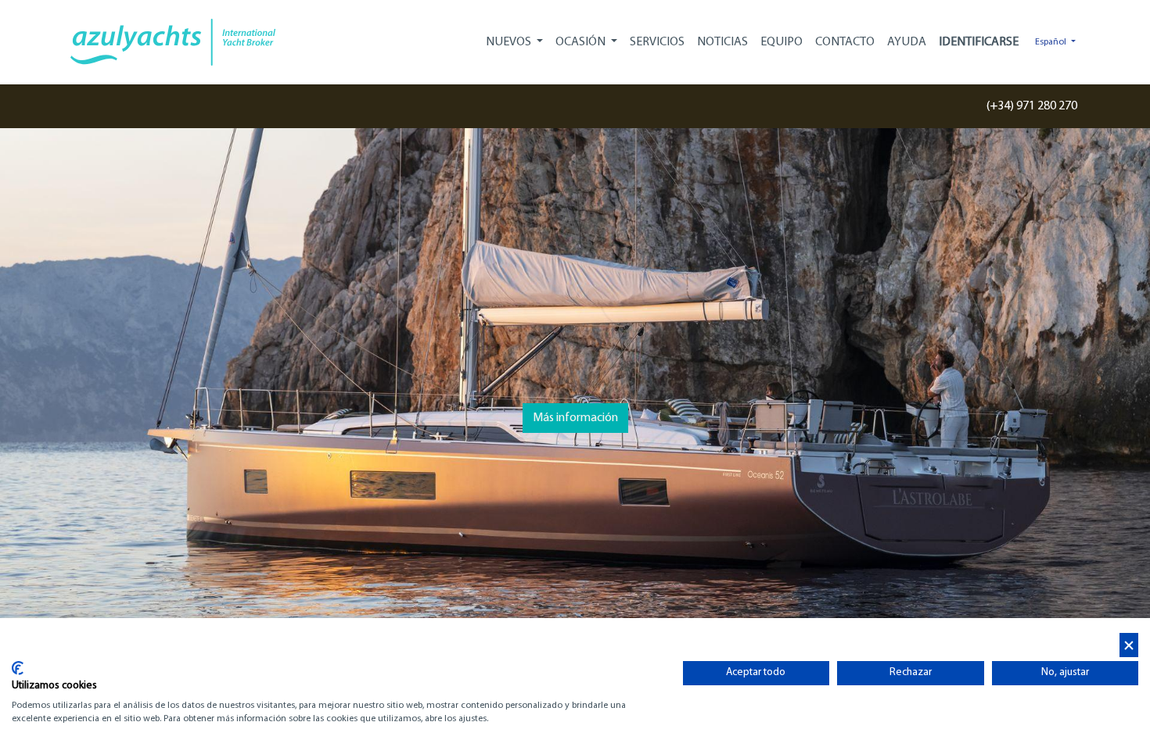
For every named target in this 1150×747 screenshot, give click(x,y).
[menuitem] (657, 42)
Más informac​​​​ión (575, 418)
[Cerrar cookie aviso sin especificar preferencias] (1128, 645)
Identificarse (979, 42)
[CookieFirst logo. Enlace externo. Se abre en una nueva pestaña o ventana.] (17, 668)
